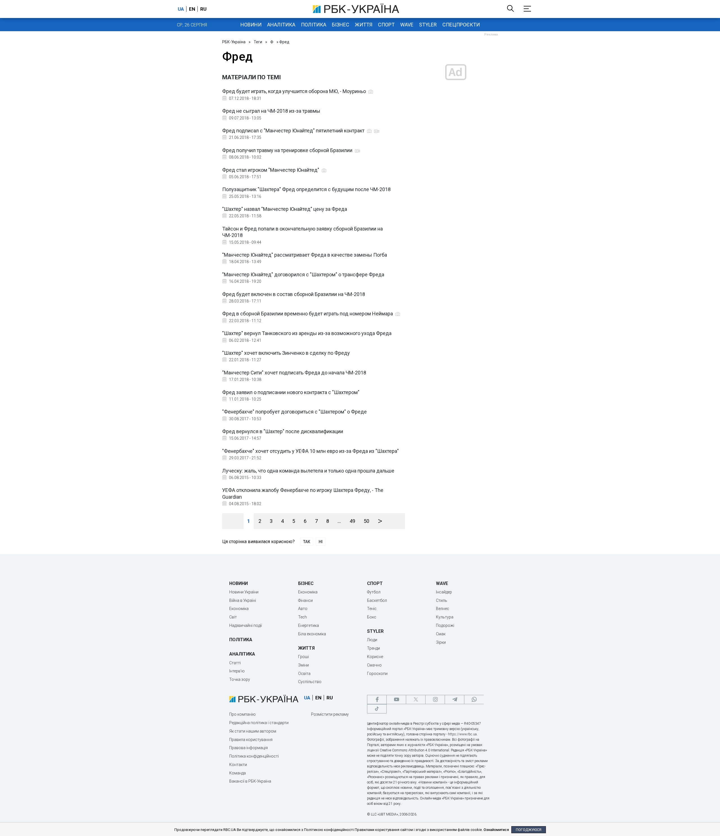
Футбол (374, 592)
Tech (302, 617)
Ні (321, 541)
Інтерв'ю (237, 671)
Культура (444, 617)
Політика (313, 25)
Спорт (386, 25)
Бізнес (340, 25)
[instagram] (435, 699)
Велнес (442, 608)
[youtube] (396, 699)
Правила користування (251, 739)
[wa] (474, 699)
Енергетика (308, 625)
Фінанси (305, 600)
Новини (251, 25)
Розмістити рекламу (330, 714)
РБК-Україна (234, 42)
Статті (235, 663)
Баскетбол (377, 600)
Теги (258, 42)
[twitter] (416, 699)
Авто (302, 608)
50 (366, 521)
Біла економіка (312, 634)
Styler (428, 25)
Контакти (238, 764)
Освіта (304, 673)
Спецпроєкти (461, 25)
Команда (237, 773)
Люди (372, 640)
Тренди (373, 648)
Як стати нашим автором (252, 731)
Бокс (371, 617)
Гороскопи (377, 673)
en (192, 9)
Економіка (239, 608)
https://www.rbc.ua (462, 734)
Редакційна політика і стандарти (259, 722)
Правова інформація (248, 747)
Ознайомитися (496, 830)
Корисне (375, 656)
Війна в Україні (242, 600)
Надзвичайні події (245, 625)
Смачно (374, 665)
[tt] (377, 708)
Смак (441, 634)
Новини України (243, 592)
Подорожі (445, 625)
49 (352, 521)
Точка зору (239, 679)
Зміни (303, 665)
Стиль (441, 600)
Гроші (303, 656)
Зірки (441, 642)
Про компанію (242, 714)
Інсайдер (444, 592)
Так (306, 541)
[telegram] (454, 699)
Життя (363, 25)
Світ (233, 617)
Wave (406, 25)
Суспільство (309, 681)
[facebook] (377, 699)
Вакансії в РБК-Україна (250, 781)
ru (203, 9)
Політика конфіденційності (254, 756)
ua (181, 9)
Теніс (372, 608)
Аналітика (281, 25)
